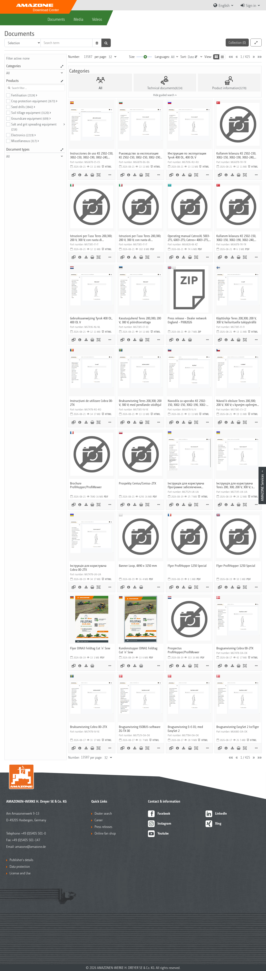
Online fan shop (105, 833)
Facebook (164, 813)
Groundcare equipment (30, 118)
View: (208, 56)
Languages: (162, 56)
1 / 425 (245, 56)
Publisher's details (21, 860)
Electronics (22, 135)
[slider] (145, 56)
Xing (218, 823)
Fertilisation (23, 95)
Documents (56, 19)
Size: (132, 56)
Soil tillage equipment (30, 112)
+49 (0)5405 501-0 (33, 833)
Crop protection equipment (33, 101)
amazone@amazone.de (30, 846)
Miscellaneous (24, 141)
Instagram (164, 823)
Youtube (163, 833)
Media (78, 19)
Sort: (183, 56)
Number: (74, 56)
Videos (97, 19)
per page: (100, 56)
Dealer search (103, 813)
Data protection (20, 866)
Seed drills (22, 107)
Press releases (103, 826)
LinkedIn (221, 813)
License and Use (20, 873)
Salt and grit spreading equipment (34, 126)
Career (99, 820)
